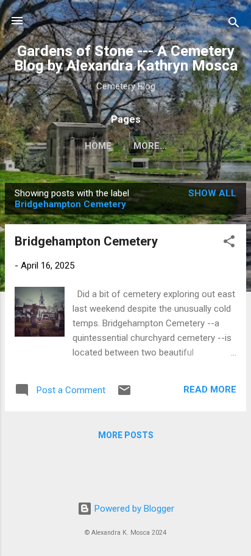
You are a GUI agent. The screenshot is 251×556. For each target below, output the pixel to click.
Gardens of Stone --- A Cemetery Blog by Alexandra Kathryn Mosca (126, 58)
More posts (126, 435)
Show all (212, 193)
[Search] (234, 24)
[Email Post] (124, 394)
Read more (209, 389)
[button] (229, 243)
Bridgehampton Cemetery (86, 241)
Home (98, 145)
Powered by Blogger (133, 508)
